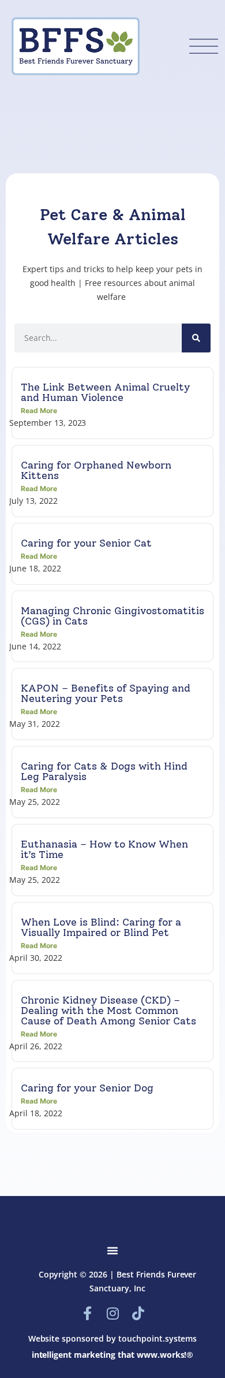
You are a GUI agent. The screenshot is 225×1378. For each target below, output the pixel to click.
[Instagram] (112, 1313)
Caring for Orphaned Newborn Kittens (96, 470)
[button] (112, 1250)
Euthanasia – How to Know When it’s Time (104, 849)
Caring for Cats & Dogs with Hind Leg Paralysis (104, 771)
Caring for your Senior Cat (86, 543)
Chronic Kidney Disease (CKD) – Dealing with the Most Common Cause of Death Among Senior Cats (108, 1010)
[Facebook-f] (87, 1313)
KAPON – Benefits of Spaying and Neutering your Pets (105, 693)
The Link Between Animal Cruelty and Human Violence (105, 392)
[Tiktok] (138, 1313)
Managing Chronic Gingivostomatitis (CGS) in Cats (112, 615)
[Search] (196, 338)
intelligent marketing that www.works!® (113, 1354)
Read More (39, 410)
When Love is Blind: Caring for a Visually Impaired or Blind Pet (101, 927)
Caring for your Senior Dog (87, 1088)
